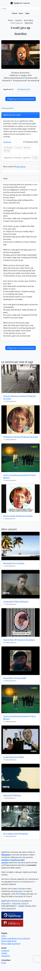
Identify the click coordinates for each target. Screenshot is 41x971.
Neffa (21, 757)
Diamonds (7, 795)
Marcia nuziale (9, 516)
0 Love (19, 147)
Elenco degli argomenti (10, 943)
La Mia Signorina (10, 757)
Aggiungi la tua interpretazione (21, 99)
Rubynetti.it (18, 891)
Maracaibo (7, 563)
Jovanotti (24, 833)
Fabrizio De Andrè (30, 437)
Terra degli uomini (10, 833)
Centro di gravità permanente (15, 475)
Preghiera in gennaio (12, 437)
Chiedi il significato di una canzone (15, 938)
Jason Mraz (21, 166)
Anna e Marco (9, 678)
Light (27, 13)
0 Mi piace (9, 147)
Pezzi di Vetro (8, 640)
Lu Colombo (19, 563)
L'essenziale (8, 601)
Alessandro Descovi (20, 903)
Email (3, 963)
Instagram (5, 956)
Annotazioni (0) (23, 89)
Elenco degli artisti (9, 941)
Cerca (3, 936)
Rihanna (17, 795)
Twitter (4, 953)
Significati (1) (8, 89)
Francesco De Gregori (26, 640)
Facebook (5, 950)
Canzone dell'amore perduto (15, 396)
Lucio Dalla (21, 678)
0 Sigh (8, 151)
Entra (21, 13)
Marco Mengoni (21, 601)
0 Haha (27, 147)
